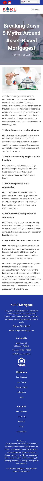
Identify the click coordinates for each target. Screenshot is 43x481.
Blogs (22, 426)
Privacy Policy (21, 431)
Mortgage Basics (21, 387)
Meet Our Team (21, 411)
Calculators (21, 392)
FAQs (21, 397)
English (27, 2)
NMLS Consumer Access (21, 354)
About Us (21, 421)
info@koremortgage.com (24, 330)
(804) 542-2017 (24, 326)
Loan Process (21, 382)
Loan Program (21, 377)
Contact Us (21, 416)
